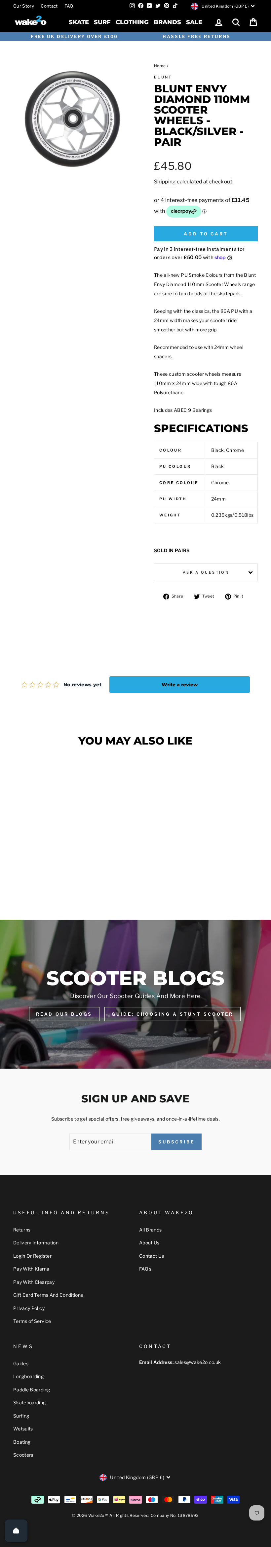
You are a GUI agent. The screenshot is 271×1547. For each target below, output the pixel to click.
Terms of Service (32, 1321)
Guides (20, 1363)
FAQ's (145, 1269)
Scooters (23, 1455)
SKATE (79, 22)
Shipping (165, 181)
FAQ (68, 6)
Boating (21, 1442)
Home (160, 66)
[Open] (16, 1531)
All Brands (150, 1230)
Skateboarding (29, 1402)
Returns (21, 1230)
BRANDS (167, 22)
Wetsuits (23, 1428)
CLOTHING (132, 22)
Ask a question (206, 572)
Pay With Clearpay (34, 1282)
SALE (194, 22)
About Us (149, 1242)
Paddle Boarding (31, 1389)
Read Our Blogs (64, 1014)
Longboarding (28, 1376)
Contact (49, 6)
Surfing (21, 1416)
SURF (102, 22)
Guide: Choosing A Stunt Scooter (172, 1014)
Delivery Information (35, 1242)
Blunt (163, 77)
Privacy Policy (29, 1308)
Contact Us (151, 1256)
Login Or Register (32, 1256)
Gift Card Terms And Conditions (48, 1295)
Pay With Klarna (31, 1269)
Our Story (23, 6)
